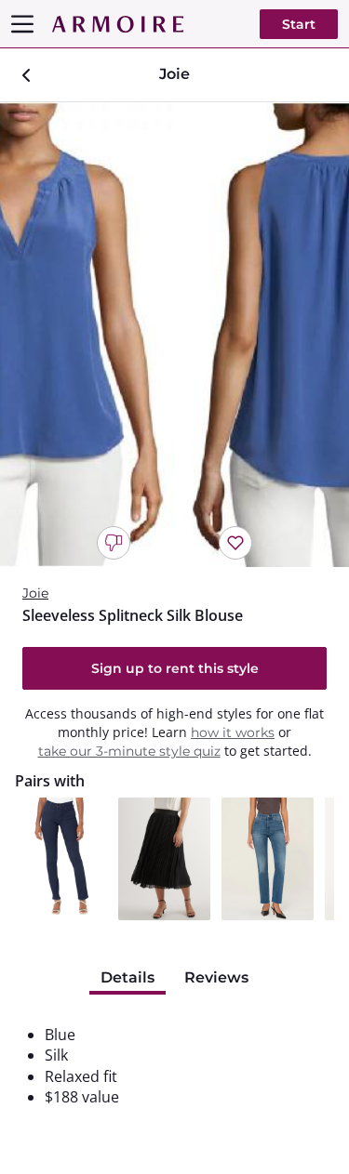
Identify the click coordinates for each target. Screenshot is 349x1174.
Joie (35, 593)
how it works (233, 732)
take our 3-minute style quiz (129, 751)
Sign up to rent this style (175, 668)
